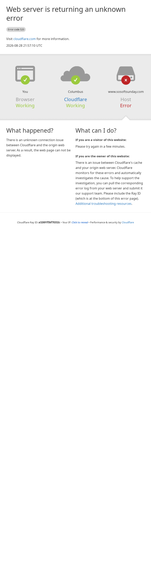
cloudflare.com (24, 39)
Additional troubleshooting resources (104, 203)
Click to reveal (80, 222)
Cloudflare (75, 99)
